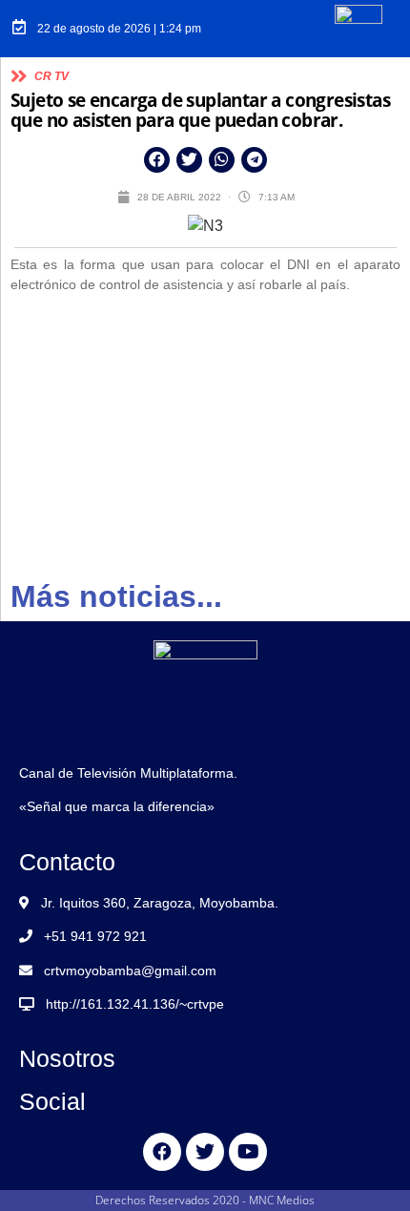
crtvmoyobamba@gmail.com (130, 970)
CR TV (51, 76)
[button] (157, 160)
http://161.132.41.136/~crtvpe (135, 1004)
